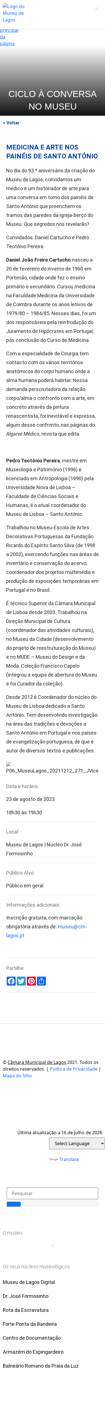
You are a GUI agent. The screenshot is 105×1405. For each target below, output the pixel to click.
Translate (69, 1159)
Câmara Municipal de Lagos (37, 1062)
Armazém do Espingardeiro (33, 1352)
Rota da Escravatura (26, 1310)
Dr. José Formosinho (25, 1296)
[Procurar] (14, 1204)
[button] (96, 8)
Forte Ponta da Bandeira (30, 1324)
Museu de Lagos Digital (29, 1282)
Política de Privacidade (73, 1069)
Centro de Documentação (32, 1338)
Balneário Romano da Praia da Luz (41, 1366)
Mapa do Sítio (17, 1076)
